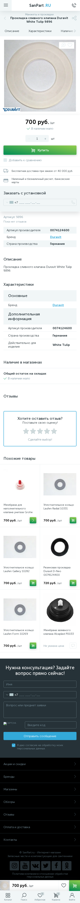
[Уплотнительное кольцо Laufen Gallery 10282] (19, 547)
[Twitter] (45, 865)
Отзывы (8, 814)
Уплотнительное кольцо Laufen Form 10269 (18, 632)
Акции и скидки (14, 764)
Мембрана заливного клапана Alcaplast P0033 (58, 632)
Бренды (8, 776)
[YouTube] (25, 865)
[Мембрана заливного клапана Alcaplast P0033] (59, 609)
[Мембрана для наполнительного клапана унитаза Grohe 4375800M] (19, 484)
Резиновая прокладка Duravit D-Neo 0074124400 (56, 571)
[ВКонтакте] (35, 865)
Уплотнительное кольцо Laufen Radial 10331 (58, 506)
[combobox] (11, 202)
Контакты (10, 840)
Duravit (55, 237)
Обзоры (9, 802)
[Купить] (73, 520)
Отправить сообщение (40, 736)
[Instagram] (14, 865)
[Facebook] (56, 865)
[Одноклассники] (66, 865)
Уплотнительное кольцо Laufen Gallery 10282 (18, 569)
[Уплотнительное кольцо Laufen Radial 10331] (59, 484)
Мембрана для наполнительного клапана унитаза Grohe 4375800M (18, 510)
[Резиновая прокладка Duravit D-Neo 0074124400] (59, 547)
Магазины (10, 789)
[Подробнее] (33, 520)
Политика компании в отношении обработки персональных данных (40, 875)
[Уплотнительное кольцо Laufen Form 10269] (19, 609)
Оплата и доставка (16, 827)
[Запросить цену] (73, 645)
